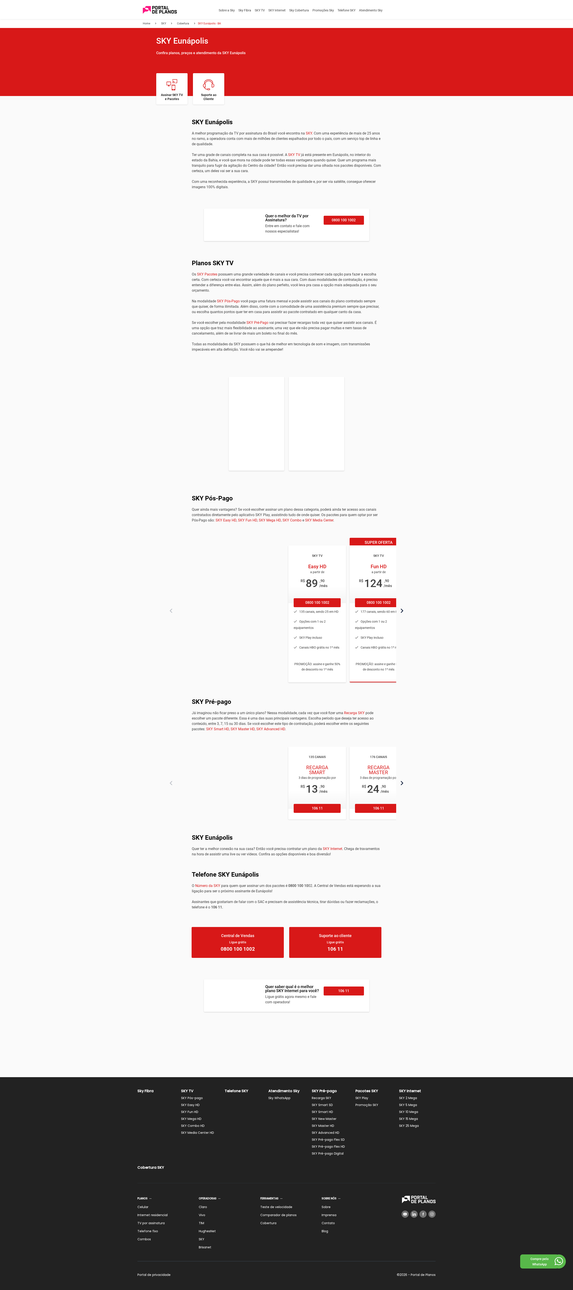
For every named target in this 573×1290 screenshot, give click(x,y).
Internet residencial (152, 1215)
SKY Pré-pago (324, 1091)
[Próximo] (402, 611)
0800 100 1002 (344, 220)
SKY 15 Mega (408, 1119)
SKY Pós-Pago (228, 301)
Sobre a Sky (227, 10)
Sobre (326, 1207)
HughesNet (207, 1231)
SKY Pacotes (207, 274)
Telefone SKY (346, 10)
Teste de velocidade (276, 1207)
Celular (142, 1207)
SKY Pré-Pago (257, 322)
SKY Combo (291, 520)
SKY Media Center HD (197, 1132)
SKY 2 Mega (408, 1098)
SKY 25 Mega (409, 1125)
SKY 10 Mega (408, 1112)
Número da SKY (207, 886)
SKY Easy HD (226, 520)
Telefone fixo (147, 1231)
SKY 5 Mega (408, 1105)
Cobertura (268, 1223)
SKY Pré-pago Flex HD (328, 1146)
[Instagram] (432, 1214)
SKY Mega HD (270, 520)
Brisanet (205, 1247)
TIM (201, 1223)
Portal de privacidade (154, 1275)
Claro (203, 1207)
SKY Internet (277, 10)
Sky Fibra (244, 10)
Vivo (202, 1215)
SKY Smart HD (217, 729)
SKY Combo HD (193, 1125)
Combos (144, 1239)
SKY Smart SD (322, 1105)
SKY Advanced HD (270, 729)
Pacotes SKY (366, 1091)
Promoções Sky (323, 10)
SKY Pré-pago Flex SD (328, 1139)
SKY (309, 133)
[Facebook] (423, 1214)
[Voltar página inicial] (160, 10)
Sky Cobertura (299, 10)
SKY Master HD (243, 729)
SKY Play (361, 1098)
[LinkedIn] (414, 1214)
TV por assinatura (151, 1223)
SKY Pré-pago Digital (328, 1153)
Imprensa (329, 1215)
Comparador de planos (278, 1215)
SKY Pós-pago (192, 1098)
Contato (328, 1223)
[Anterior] (171, 611)
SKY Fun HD (247, 520)
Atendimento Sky (371, 10)
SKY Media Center (319, 520)
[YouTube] (405, 1214)
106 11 (317, 808)
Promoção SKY (366, 1105)
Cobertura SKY (150, 1167)
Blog (325, 1231)
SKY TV (260, 10)
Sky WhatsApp (279, 1098)
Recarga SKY (354, 713)
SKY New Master (324, 1119)
